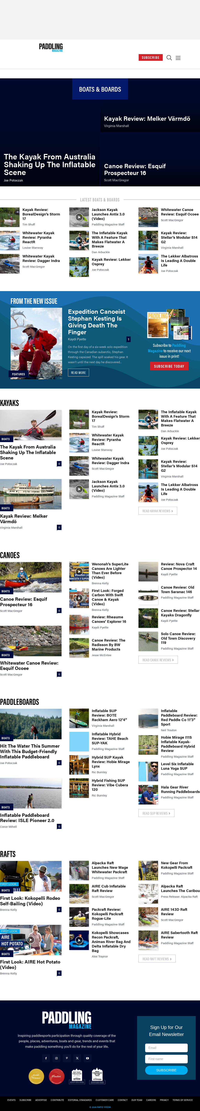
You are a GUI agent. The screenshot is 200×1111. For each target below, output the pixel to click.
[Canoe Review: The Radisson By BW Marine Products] (79, 648)
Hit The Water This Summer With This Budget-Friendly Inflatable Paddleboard (30, 751)
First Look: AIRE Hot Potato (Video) (30, 964)
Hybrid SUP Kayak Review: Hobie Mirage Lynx (111, 761)
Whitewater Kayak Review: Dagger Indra (41, 258)
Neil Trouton (169, 730)
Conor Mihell (8, 826)
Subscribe (151, 57)
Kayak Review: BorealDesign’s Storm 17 (41, 214)
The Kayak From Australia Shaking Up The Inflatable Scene (28, 452)
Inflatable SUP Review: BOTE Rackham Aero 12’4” (109, 715)
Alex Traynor (100, 956)
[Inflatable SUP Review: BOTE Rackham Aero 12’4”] (79, 718)
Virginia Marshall (172, 247)
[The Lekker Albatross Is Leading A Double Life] (148, 264)
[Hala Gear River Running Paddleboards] (148, 794)
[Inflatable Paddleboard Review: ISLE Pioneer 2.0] (31, 793)
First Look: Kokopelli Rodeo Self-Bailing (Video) (30, 901)
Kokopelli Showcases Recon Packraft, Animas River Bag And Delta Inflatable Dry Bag (111, 941)
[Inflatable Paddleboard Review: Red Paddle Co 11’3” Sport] (148, 718)
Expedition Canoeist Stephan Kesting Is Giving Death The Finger (96, 321)
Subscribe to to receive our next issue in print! (169, 350)
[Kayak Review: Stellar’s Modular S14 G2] (148, 240)
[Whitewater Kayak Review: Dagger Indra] (10, 264)
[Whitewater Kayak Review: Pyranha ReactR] (10, 240)
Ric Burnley (99, 772)
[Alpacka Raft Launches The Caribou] (148, 894)
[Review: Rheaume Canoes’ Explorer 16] (79, 624)
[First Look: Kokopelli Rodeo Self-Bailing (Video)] (31, 876)
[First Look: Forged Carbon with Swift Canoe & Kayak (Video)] (79, 598)
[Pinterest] (67, 1058)
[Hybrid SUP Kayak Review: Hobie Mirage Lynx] (79, 765)
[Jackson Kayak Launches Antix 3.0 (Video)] (79, 217)
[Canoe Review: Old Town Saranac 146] (148, 595)
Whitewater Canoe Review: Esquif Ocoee (180, 212)
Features (18, 374)
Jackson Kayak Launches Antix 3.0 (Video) (108, 214)
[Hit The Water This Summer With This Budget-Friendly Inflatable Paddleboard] (31, 724)
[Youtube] (87, 1058)
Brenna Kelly (100, 583)
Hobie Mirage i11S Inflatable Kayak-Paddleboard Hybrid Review (178, 744)
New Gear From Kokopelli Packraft (176, 865)
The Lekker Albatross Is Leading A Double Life (179, 260)
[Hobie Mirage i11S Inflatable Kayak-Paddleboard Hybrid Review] (148, 745)
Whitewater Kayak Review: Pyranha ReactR (38, 237)
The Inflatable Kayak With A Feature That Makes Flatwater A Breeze (110, 239)
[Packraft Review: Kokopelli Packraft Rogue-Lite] (79, 917)
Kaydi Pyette (77, 339)
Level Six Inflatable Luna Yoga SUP (177, 766)
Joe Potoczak (100, 269)
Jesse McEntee (101, 655)
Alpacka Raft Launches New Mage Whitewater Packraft (110, 867)
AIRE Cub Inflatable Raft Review (109, 888)
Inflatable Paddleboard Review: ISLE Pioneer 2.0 (27, 818)
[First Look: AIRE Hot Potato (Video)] (31, 940)
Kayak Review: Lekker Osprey (111, 261)
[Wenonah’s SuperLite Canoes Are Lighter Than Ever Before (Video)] (79, 571)
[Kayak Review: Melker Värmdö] (150, 105)
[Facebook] (46, 1058)
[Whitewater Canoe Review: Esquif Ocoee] (148, 217)
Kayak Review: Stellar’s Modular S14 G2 (179, 237)
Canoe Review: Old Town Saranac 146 (177, 589)
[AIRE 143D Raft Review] (148, 917)
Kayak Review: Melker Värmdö (23, 518)
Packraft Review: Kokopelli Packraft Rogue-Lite (107, 914)
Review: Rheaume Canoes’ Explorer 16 (109, 619)
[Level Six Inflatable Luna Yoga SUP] (148, 771)
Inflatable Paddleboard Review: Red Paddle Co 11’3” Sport (179, 717)
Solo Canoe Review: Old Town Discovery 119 (178, 638)
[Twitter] (77, 1058)
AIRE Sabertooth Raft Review (179, 935)
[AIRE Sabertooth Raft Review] (148, 940)
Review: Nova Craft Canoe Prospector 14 (179, 566)
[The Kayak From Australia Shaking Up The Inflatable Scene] (50, 132)
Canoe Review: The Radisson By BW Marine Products (108, 644)
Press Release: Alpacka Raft (179, 896)
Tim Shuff (28, 224)
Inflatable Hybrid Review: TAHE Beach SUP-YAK (110, 738)
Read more (78, 372)
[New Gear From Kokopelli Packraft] (148, 870)
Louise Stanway (32, 247)
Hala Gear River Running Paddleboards (180, 789)
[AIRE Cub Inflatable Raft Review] (79, 894)
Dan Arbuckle (101, 252)
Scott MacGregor (33, 266)
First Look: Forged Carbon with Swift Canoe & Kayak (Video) (108, 597)
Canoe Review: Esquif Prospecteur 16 (23, 601)
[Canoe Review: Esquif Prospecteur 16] (150, 159)
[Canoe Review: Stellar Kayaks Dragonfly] (148, 618)
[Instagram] (56, 1058)
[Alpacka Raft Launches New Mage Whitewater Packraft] (79, 870)
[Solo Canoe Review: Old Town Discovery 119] (148, 641)
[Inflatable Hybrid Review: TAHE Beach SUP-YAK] (79, 741)
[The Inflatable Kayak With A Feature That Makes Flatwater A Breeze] (79, 240)
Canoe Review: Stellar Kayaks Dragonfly (180, 613)
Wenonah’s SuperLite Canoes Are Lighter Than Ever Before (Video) (110, 570)
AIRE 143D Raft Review (174, 911)
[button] (169, 58)
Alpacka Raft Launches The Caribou (180, 888)
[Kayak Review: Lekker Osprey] (79, 267)
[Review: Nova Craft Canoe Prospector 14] (148, 571)
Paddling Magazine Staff (108, 224)
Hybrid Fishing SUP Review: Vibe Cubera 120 (110, 785)
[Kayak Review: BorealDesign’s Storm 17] (10, 217)
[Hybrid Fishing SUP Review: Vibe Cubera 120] (79, 788)
